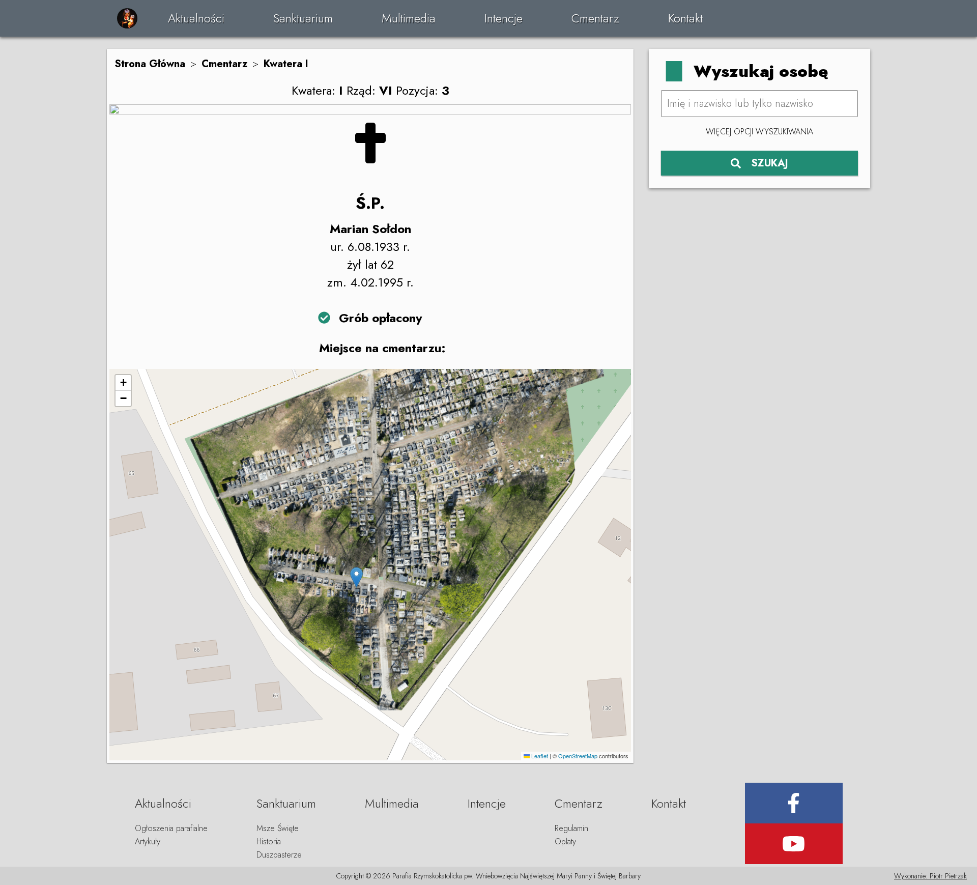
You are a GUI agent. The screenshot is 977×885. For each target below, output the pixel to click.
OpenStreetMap (577, 756)
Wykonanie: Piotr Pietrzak (930, 876)
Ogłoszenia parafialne (171, 828)
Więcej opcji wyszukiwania (759, 131)
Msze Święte (277, 828)
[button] (356, 577)
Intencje (503, 18)
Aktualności (196, 18)
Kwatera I (286, 63)
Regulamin (571, 828)
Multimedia (409, 18)
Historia (268, 841)
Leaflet (539, 756)
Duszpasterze (279, 855)
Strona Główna (149, 63)
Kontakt (685, 18)
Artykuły (147, 841)
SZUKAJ (769, 163)
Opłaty (565, 841)
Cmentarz (595, 18)
